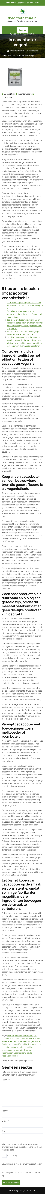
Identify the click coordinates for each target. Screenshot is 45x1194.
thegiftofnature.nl (22, 18)
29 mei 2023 (9, 94)
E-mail (5, 1121)
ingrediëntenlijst (20, 1044)
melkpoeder (7, 1050)
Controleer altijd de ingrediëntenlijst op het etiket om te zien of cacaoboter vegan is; (25, 305)
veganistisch (7, 1053)
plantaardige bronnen (22, 1050)
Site (3, 1131)
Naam (5, 1110)
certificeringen (29, 1035)
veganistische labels (23, 1053)
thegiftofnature (25, 94)
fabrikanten (7, 1044)
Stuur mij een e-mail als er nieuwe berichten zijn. (21, 1174)
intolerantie (33, 1044)
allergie (10, 1035)
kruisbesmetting (25, 1047)
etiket (37, 1041)
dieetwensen (27, 1038)
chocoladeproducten (11, 1038)
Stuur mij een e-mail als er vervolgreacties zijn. (22, 1164)
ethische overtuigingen (24, 1041)
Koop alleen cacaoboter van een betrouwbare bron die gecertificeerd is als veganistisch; (25, 314)
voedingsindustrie (10, 1055)
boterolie (18, 1035)
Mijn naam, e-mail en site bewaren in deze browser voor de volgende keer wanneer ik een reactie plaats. (22, 1147)
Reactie (6, 1079)
